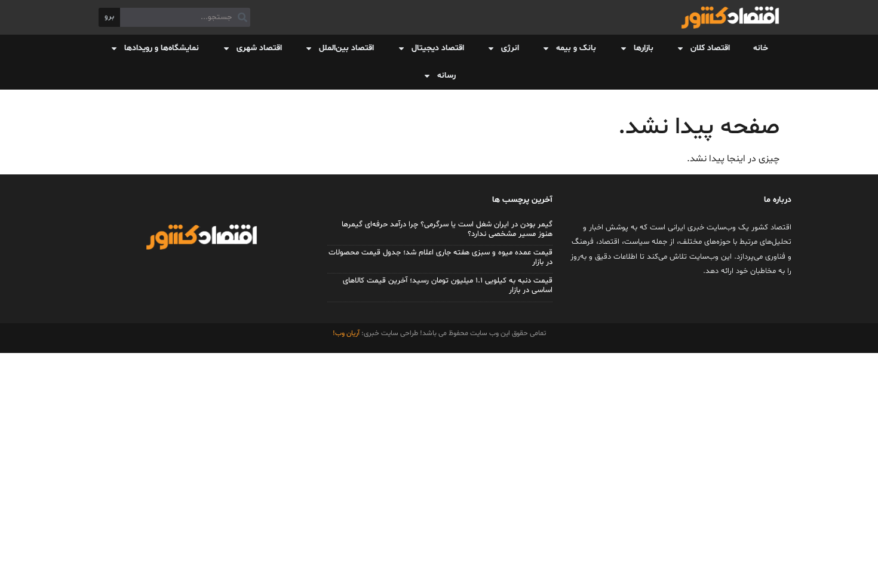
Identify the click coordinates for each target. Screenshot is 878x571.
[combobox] (185, 17)
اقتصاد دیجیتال (438, 48)
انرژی (510, 48)
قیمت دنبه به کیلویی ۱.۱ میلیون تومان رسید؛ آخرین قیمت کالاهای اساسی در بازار (447, 285)
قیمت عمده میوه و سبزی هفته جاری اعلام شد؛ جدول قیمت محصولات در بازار (440, 257)
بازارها (643, 48)
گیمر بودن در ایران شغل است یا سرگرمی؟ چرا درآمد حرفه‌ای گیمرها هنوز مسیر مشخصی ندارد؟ (447, 229)
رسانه (446, 75)
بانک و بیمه (576, 48)
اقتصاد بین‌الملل (346, 48)
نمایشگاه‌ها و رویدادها (161, 48)
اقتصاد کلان (710, 48)
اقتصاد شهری (259, 48)
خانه (760, 48)
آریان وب (347, 333)
